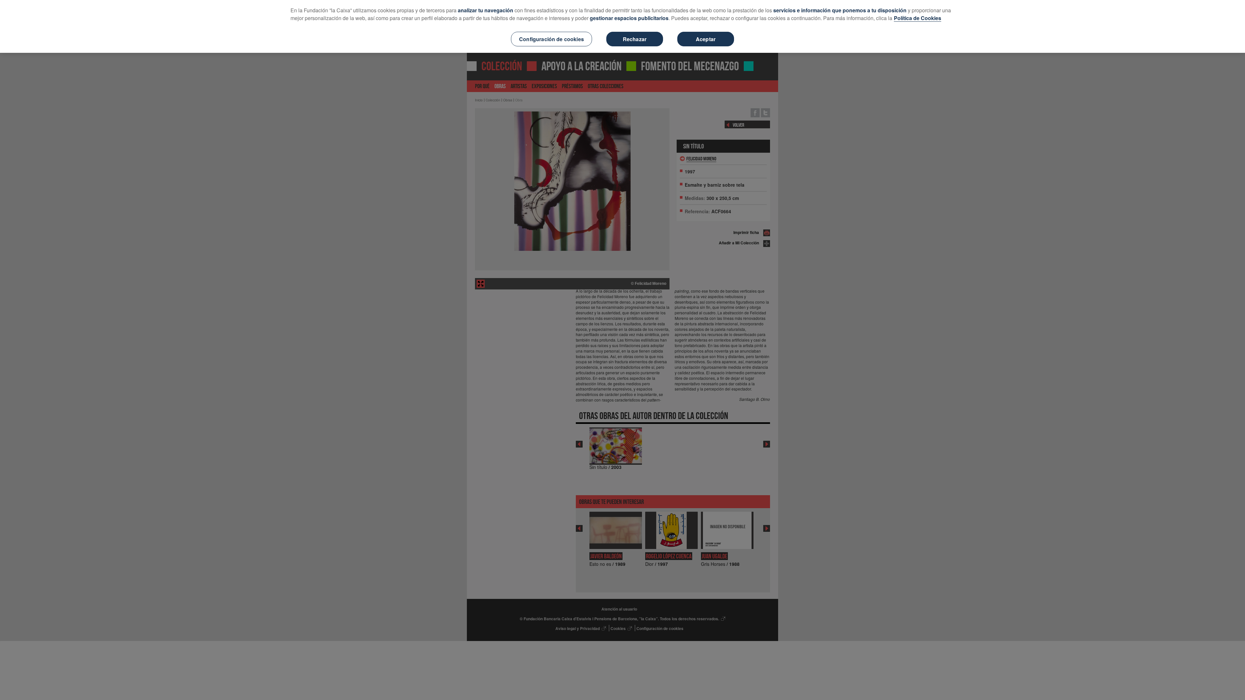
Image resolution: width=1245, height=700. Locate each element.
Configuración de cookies (551, 39)
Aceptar (706, 39)
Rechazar (634, 39)
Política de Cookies (917, 18)
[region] (622, 26)
